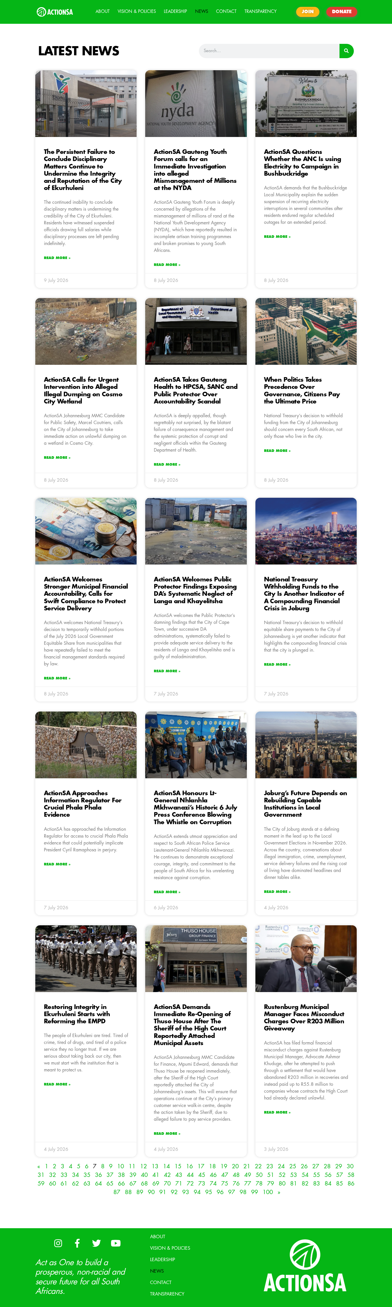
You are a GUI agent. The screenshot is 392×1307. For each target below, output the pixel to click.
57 (339, 1175)
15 (177, 1166)
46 (213, 1175)
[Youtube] (116, 1243)
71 (178, 1184)
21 (246, 1166)
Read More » (57, 258)
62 (75, 1184)
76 (236, 1184)
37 (109, 1175)
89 (139, 1192)
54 (305, 1175)
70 (167, 1184)
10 (120, 1166)
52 (282, 1175)
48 (236, 1175)
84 (328, 1184)
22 (258, 1166)
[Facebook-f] (77, 1243)
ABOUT (103, 11)
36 (98, 1175)
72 (190, 1184)
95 (208, 1192)
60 (52, 1184)
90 (151, 1192)
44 (190, 1175)
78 (259, 1184)
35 (87, 1175)
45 (201, 1175)
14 (166, 1166)
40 (144, 1175)
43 (178, 1175)
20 (235, 1166)
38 (121, 1175)
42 (167, 1175)
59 (41, 1184)
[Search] (346, 51)
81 (293, 1184)
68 (144, 1184)
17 (200, 1166)
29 (338, 1166)
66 (121, 1184)
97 (231, 1192)
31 (41, 1175)
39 (132, 1175)
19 (223, 1166)
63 (87, 1184)
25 (292, 1166)
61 (64, 1184)
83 (316, 1184)
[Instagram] (58, 1243)
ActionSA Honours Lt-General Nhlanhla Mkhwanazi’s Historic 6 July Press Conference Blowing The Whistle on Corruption (195, 807)
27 (315, 1166)
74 (213, 1184)
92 (174, 1192)
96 (220, 1192)
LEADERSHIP (175, 11)
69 (155, 1184)
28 (327, 1166)
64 (98, 1184)
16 (189, 1166)
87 (116, 1192)
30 (350, 1166)
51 (270, 1175)
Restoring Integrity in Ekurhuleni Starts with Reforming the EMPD (77, 1014)
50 (259, 1175)
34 (75, 1175)
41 (155, 1175)
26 (304, 1166)
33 (64, 1175)
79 (270, 1184)
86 (351, 1184)
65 (109, 1184)
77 (247, 1184)
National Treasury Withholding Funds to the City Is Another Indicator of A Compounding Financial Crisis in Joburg (304, 594)
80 (282, 1184)
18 (212, 1166)
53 (293, 1175)
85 (339, 1184)
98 (243, 1192)
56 (328, 1175)
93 (185, 1192)
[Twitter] (96, 1243)
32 (52, 1175)
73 (201, 1184)
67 (132, 1184)
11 (132, 1166)
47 (224, 1175)
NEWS (201, 11)
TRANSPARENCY (260, 11)
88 (128, 1192)
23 (269, 1166)
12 (143, 1166)
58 (351, 1175)
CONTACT (226, 11)
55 (316, 1175)
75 (224, 1184)
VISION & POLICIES (137, 11)
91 (162, 1192)
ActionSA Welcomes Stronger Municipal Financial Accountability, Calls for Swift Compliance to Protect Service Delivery (86, 594)
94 (197, 1192)
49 (247, 1175)
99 (254, 1192)
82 (305, 1184)
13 (155, 1166)
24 (281, 1166)
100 (268, 1192)
